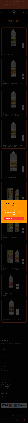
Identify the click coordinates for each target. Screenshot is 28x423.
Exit (19, 218)
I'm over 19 (9, 218)
